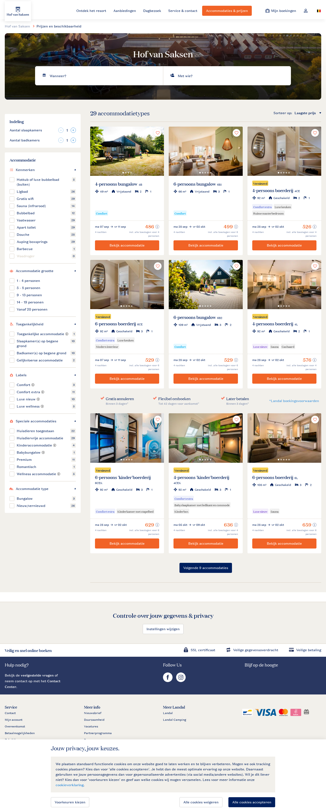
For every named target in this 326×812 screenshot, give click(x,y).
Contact (10, 713)
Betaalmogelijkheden (20, 733)
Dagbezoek (152, 10)
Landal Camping (174, 720)
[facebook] (168, 680)
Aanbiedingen (124, 10)
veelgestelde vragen (37, 675)
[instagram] (181, 680)
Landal (168, 713)
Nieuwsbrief (92, 713)
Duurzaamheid (94, 720)
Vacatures (91, 726)
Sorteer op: (282, 113)
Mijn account (13, 720)
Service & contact (182, 10)
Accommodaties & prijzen (227, 10)
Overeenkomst (15, 726)
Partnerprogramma (98, 733)
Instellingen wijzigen (163, 629)
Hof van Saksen (17, 26)
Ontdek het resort (91, 10)
